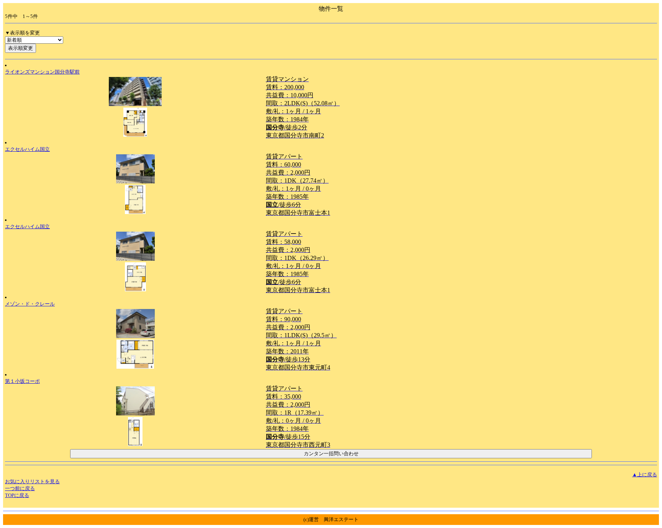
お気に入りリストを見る (32, 481)
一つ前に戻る (20, 488)
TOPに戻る (17, 495)
